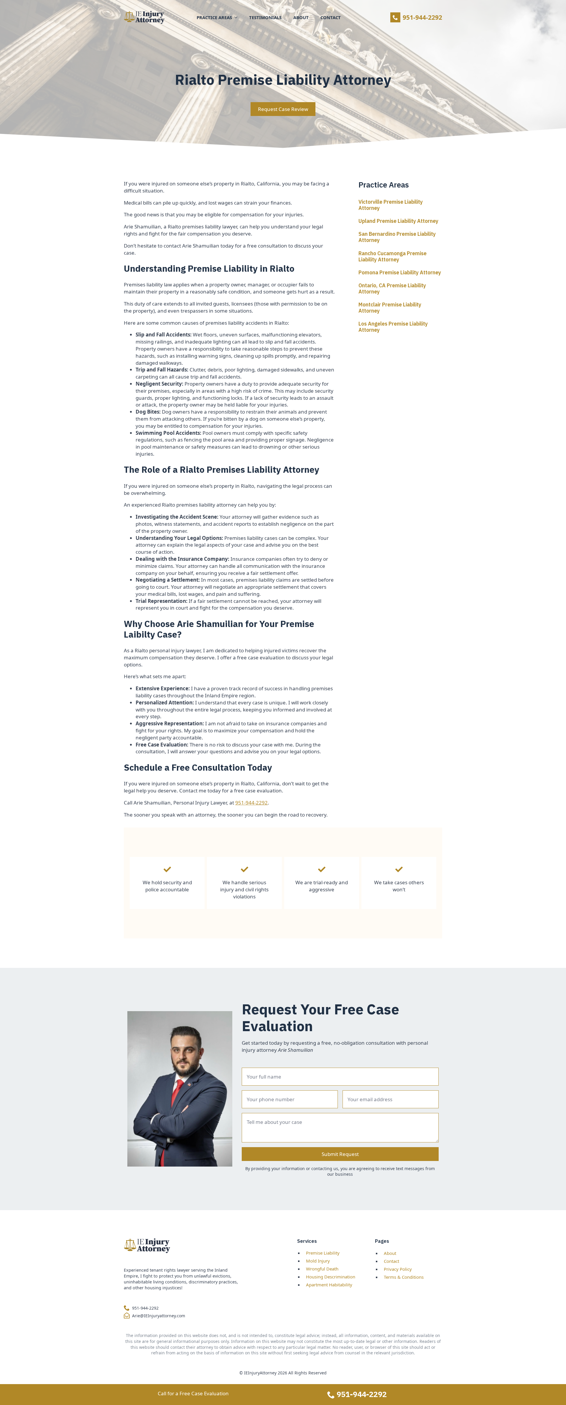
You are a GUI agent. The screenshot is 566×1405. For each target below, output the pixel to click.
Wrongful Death (322, 1269)
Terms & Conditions (404, 1277)
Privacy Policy (398, 1269)
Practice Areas (214, 17)
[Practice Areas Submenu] (237, 17)
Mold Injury (318, 1261)
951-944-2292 (251, 802)
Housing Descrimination (330, 1277)
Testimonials (265, 17)
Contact (330, 17)
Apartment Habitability (329, 1285)
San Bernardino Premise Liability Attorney (397, 237)
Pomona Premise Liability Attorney (399, 272)
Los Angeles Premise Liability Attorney (393, 327)
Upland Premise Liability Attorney (398, 221)
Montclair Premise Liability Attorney (389, 307)
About (301, 17)
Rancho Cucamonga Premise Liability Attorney (392, 256)
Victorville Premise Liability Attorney (390, 205)
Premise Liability (323, 1253)
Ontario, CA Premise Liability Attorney (392, 288)
